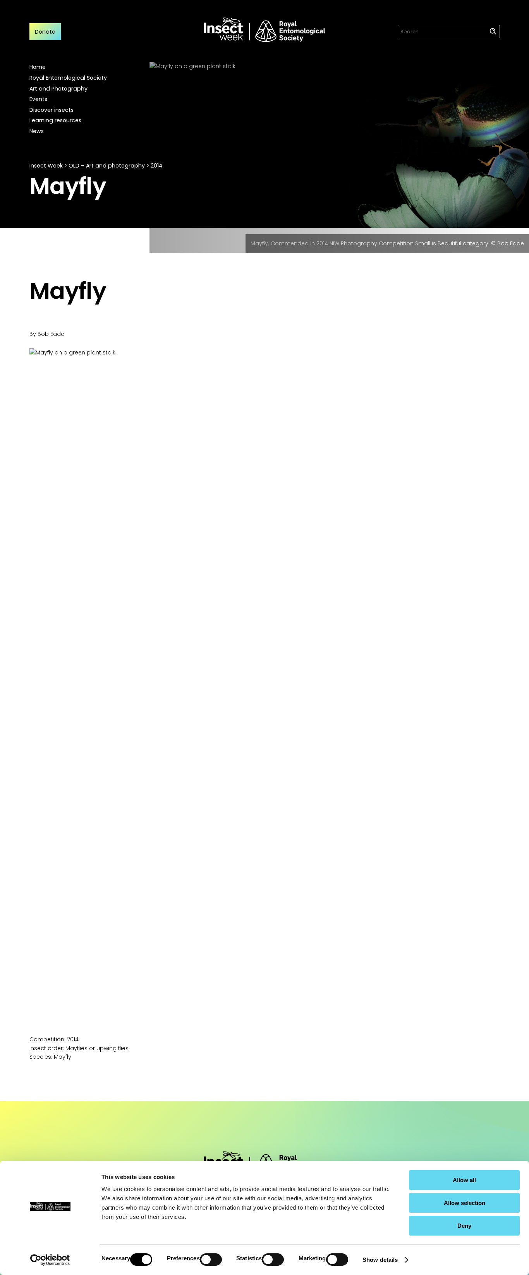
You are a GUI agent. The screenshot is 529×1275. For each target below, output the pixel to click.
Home (37, 67)
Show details (380, 1259)
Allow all (464, 1180)
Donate (45, 32)
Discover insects (51, 110)
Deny (464, 1225)
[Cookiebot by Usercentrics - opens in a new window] (50, 1260)
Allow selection (464, 1203)
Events (38, 99)
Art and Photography (58, 88)
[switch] (211, 1259)
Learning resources (55, 120)
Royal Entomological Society (68, 78)
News (36, 131)
